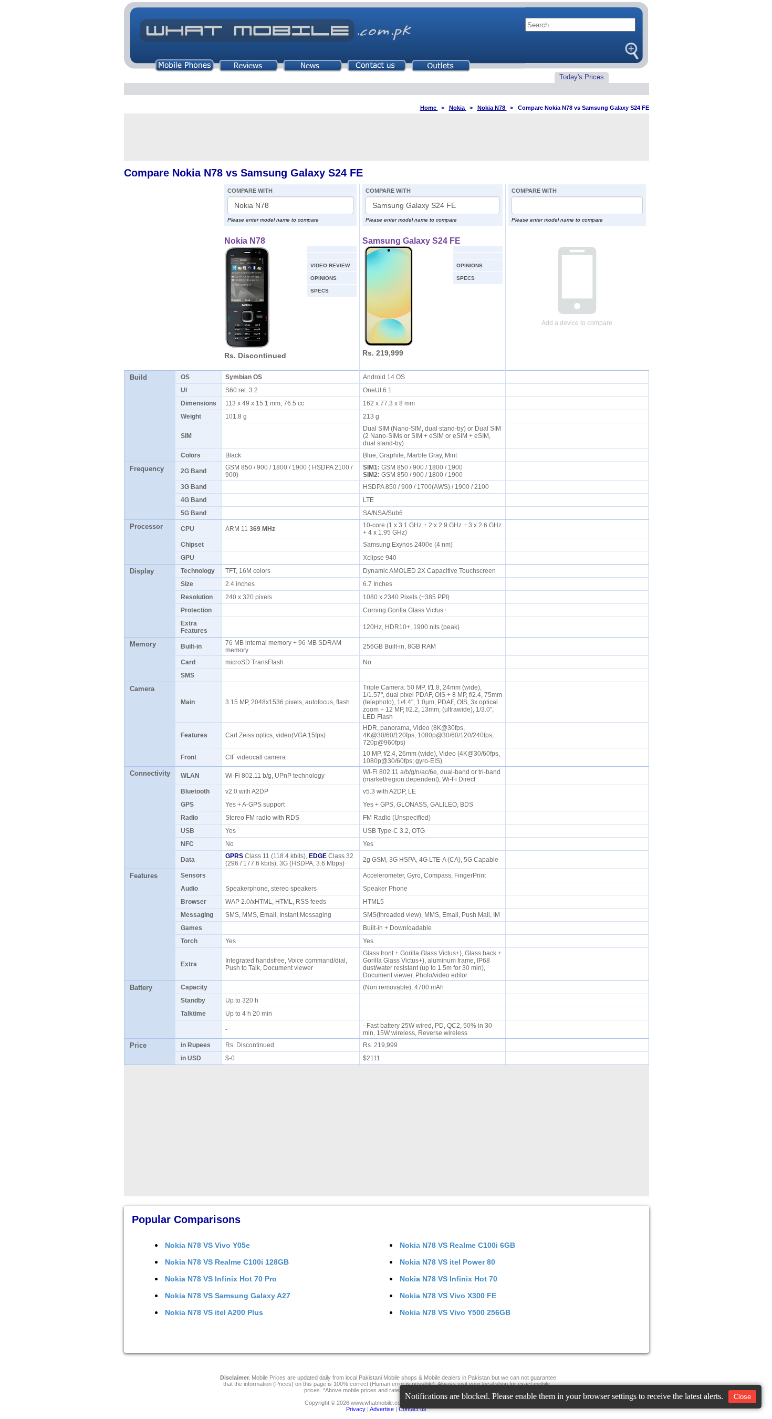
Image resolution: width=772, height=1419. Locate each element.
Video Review (330, 265)
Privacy (356, 1409)
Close (742, 1397)
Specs (319, 291)
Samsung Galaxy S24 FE (411, 240)
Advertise (382, 1409)
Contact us (412, 1409)
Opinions (323, 278)
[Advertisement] (386, 137)
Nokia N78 (244, 240)
